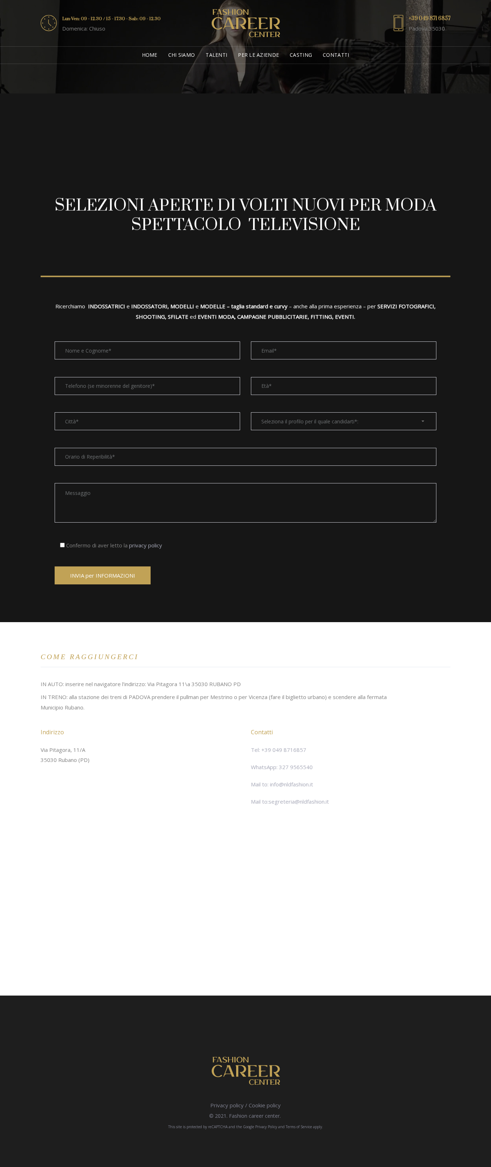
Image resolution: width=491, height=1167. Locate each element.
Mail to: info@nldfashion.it (282, 784)
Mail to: (260, 801)
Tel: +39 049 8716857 (278, 749)
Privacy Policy (266, 1126)
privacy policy (145, 545)
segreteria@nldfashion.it (299, 801)
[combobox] (343, 421)
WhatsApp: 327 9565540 (282, 767)
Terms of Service (299, 1126)
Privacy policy (227, 1105)
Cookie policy (265, 1105)
